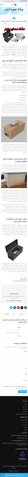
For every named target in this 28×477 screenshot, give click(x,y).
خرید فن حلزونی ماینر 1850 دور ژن (19, 281)
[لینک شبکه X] (21, 307)
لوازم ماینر (25, 409)
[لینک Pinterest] (18, 307)
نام (26, 368)
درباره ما (25, 422)
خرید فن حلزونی (23, 279)
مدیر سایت (19, 24)
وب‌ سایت (25, 380)
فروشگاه (25, 430)
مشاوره (25, 427)
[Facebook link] (25, 307)
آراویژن (10, 471)
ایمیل (25, 374)
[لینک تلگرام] (11, 307)
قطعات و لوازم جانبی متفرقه (21, 414)
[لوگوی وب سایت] (14, 4)
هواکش (25, 404)
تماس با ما (24, 425)
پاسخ (19, 335)
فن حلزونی (25, 406)
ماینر (12, 12)
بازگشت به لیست (14, 314)
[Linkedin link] (14, 307)
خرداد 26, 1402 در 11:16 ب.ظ (14, 330)
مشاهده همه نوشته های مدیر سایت (14, 300)
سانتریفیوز (25, 411)
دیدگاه (25, 351)
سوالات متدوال (24, 420)
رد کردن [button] (2, 475)
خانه (16, 12)
